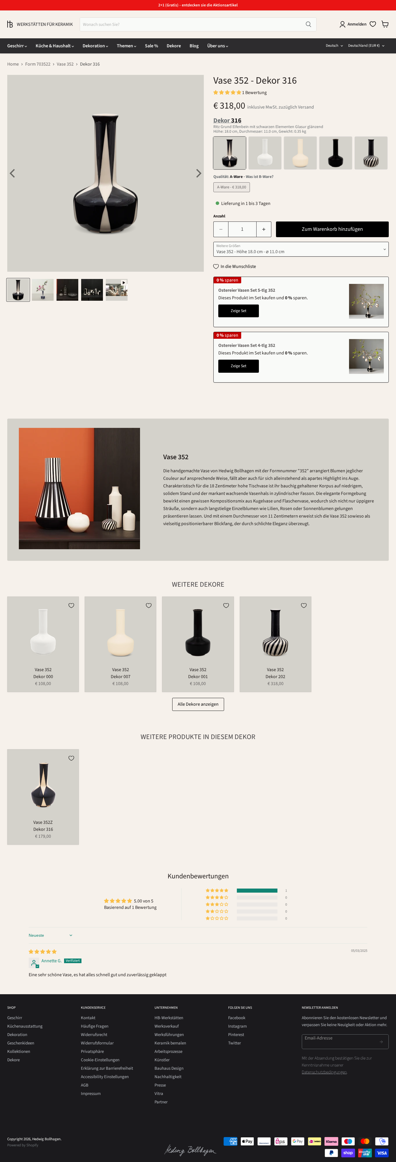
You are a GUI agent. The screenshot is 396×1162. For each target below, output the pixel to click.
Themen (125, 46)
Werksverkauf (167, 1026)
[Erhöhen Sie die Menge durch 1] (264, 229)
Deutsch (332, 45)
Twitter (234, 1043)
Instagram (237, 1026)
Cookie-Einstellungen (100, 1060)
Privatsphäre (92, 1051)
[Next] (198, 173)
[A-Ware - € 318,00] (232, 193)
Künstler (162, 1060)
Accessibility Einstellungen (105, 1077)
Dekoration (94, 46)
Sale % (151, 46)
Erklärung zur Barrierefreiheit (107, 1068)
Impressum (91, 1094)
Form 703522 (37, 64)
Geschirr (16, 46)
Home (13, 64)
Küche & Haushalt (54, 46)
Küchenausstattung (25, 1026)
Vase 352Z (43, 822)
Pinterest (236, 1035)
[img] (43, 952)
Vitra (159, 1094)
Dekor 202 (275, 676)
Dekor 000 (43, 676)
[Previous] (13, 173)
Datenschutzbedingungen (324, 1072)
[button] (227, 92)
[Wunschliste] (373, 24)
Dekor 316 (43, 829)
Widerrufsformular (97, 1043)
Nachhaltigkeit (168, 1077)
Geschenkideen (20, 1043)
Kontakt (88, 1018)
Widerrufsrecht (94, 1035)
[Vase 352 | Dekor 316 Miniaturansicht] (18, 289)
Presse (160, 1085)
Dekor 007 (120, 676)
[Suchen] (308, 24)
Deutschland (364, 45)
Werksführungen (169, 1035)
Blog (194, 46)
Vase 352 (65, 64)
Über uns (216, 46)
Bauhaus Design (169, 1068)
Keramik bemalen (170, 1043)
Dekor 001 (198, 676)
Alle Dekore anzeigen (198, 704)
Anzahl (219, 216)
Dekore (174, 46)
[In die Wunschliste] (71, 605)
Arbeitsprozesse (168, 1051)
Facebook (236, 1018)
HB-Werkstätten (169, 1018)
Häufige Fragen (94, 1026)
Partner (161, 1102)
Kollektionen (18, 1051)
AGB (84, 1085)
